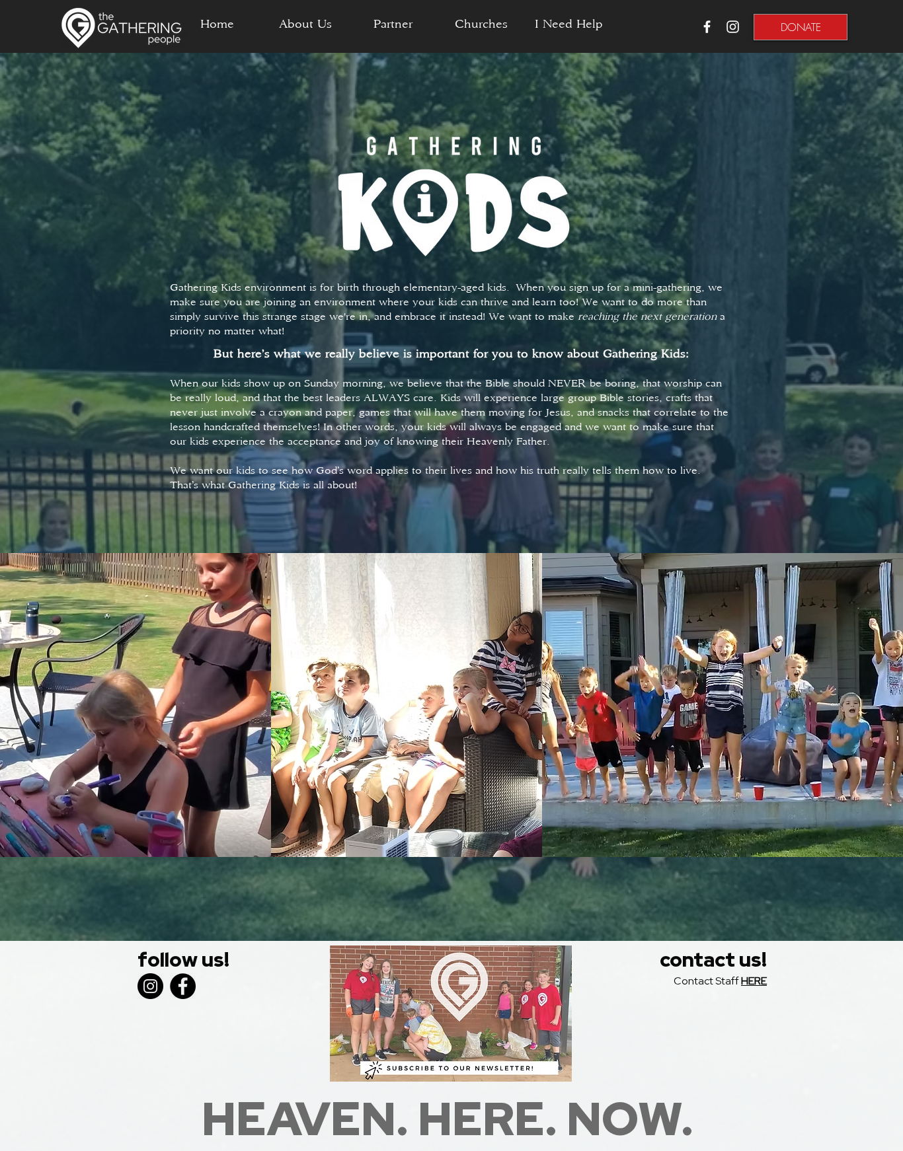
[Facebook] (183, 986)
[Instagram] (150, 986)
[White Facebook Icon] (707, 27)
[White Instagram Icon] (733, 27)
